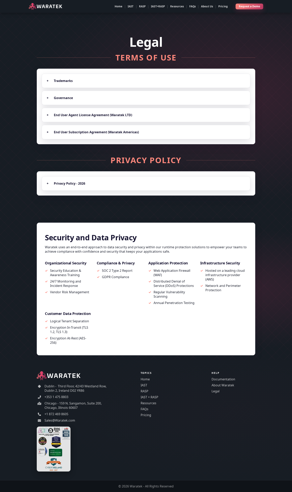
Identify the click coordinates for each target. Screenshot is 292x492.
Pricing (223, 6)
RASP (142, 6)
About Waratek (223, 385)
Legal (215, 391)
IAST (131, 6)
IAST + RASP (149, 397)
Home (119, 6)
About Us (207, 6)
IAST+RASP (158, 6)
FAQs (192, 6)
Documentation (223, 379)
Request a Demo (249, 6)
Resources (177, 6)
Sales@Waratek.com (59, 420)
